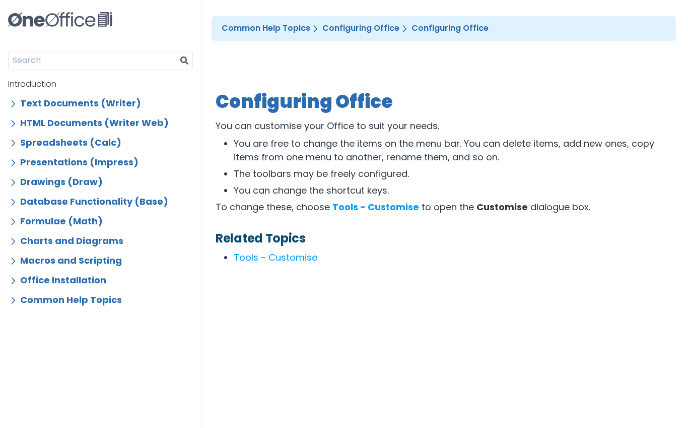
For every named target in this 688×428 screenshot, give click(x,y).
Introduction (32, 84)
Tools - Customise (275, 257)
